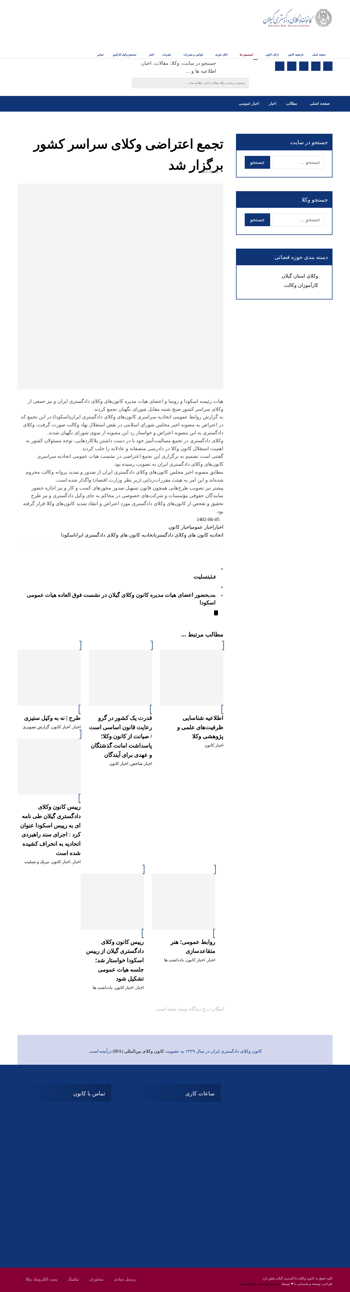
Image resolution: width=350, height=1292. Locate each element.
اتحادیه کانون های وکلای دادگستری (189, 535)
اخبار (218, 527)
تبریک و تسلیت (36, 862)
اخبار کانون (179, 527)
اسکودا (68, 535)
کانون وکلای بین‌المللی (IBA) (138, 1051)
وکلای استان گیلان (300, 276)
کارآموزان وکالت (301, 285)
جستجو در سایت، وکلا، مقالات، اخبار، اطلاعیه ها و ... (178, 67)
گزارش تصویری (36, 727)
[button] (327, 66)
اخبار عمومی (202, 527)
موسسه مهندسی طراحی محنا (259, 1284)
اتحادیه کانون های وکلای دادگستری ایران (115, 535)
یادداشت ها (174, 960)
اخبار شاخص (141, 763)
